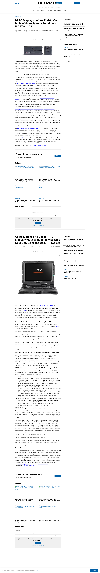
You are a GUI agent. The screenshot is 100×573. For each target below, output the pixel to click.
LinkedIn (25, 469)
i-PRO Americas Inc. (25, 35)
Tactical (66, 10)
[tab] (18, 210)
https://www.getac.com (23, 468)
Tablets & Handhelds (19, 233)
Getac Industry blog (43, 468)
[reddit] (40, 39)
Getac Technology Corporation (45, 305)
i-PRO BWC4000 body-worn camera (26, 83)
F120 (57, 326)
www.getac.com (36, 449)
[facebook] (33, 39)
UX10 (24, 310)
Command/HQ (49, 10)
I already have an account (38, 225)
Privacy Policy (37, 570)
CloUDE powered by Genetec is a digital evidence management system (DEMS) (35, 109)
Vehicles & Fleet (58, 10)
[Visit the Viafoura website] (57, 215)
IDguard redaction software (22, 137)
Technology (18, 16)
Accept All (94, 570)
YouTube (32, 469)
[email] (42, 39)
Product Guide (35, 10)
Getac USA (23, 246)
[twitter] (37, 39)
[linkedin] (35, 39)
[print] (60, 39)
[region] (38, 213)
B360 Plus (48, 326)
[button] (16, 3)
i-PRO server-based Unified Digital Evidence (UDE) (30, 128)
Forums (42, 10)
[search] (18, 3)
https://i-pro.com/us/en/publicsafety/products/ (39, 145)
